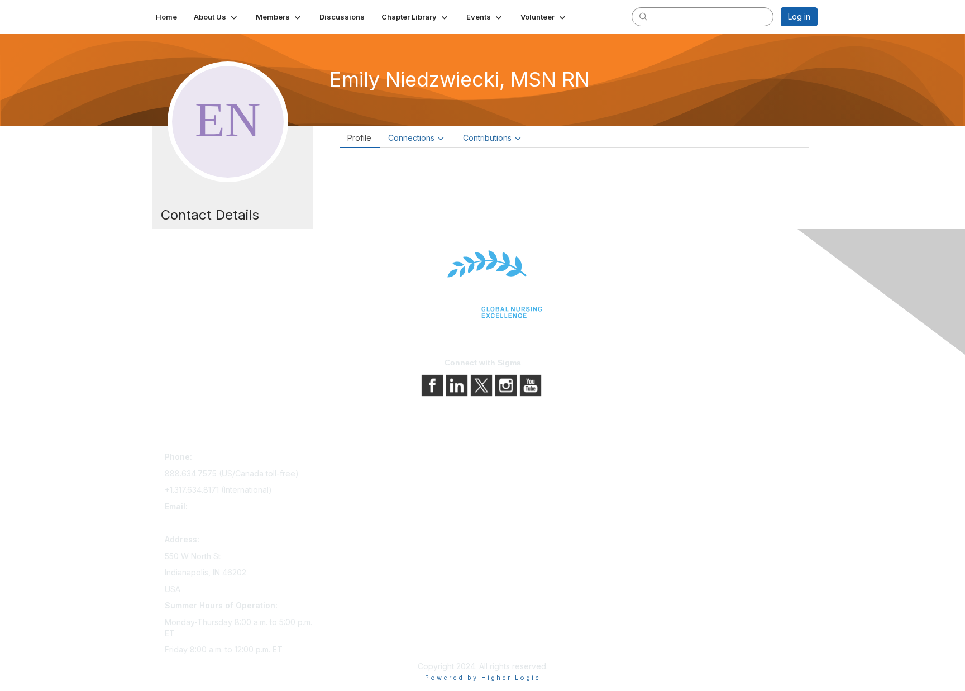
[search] (643, 16)
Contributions (487, 137)
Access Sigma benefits (368, 474)
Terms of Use (512, 490)
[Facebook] (433, 384)
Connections (411, 137)
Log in (799, 16)
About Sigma (510, 459)
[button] (216, 16)
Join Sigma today (358, 459)
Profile (359, 137)
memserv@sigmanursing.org (217, 522)
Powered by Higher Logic (483, 678)
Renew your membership (372, 490)
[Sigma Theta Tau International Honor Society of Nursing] (482, 284)
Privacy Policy (513, 474)
